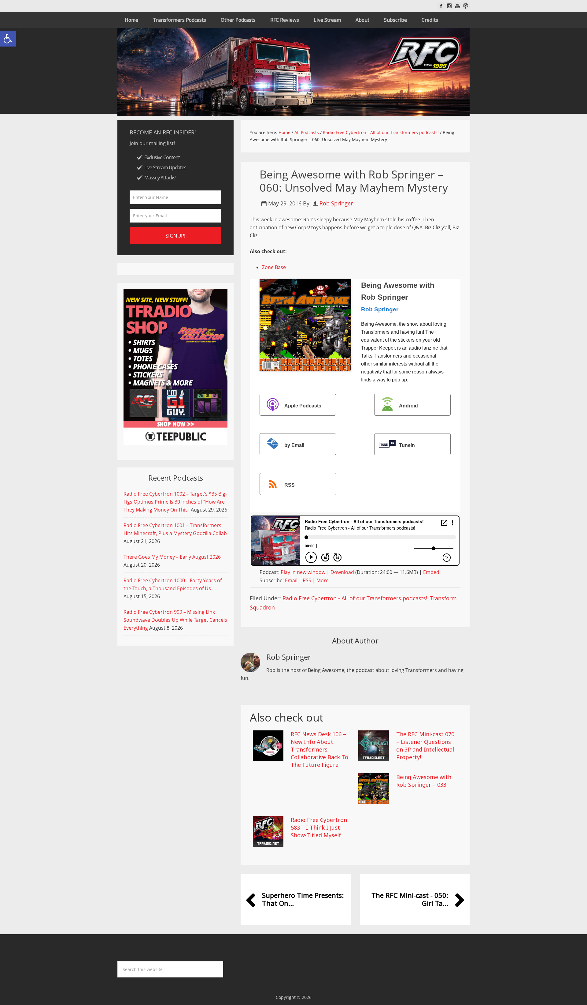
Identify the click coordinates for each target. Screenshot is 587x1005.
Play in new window (303, 572)
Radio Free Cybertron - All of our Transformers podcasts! (354, 598)
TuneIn (407, 445)
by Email (294, 445)
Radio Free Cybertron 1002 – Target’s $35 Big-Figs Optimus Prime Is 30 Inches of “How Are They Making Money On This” (175, 501)
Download (342, 572)
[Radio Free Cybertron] (293, 72)
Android (408, 405)
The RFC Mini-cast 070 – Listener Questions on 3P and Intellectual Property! (425, 745)
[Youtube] (457, 6)
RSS (289, 485)
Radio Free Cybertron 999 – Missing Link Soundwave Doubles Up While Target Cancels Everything (175, 620)
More (322, 580)
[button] (8, 39)
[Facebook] (441, 6)
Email (291, 580)
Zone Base (274, 267)
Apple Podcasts (302, 405)
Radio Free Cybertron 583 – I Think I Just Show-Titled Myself (319, 827)
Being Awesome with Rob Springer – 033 (423, 780)
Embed (431, 572)
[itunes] (466, 6)
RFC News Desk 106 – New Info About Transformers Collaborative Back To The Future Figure (319, 749)
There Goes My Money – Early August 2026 (172, 556)
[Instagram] (449, 6)
